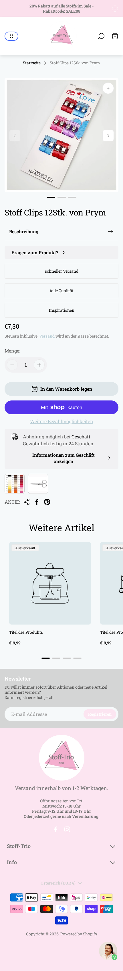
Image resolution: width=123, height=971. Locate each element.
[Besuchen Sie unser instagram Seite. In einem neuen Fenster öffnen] (67, 829)
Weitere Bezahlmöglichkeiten (61, 421)
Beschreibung (23, 231)
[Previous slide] (15, 135)
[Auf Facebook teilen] (36, 501)
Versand (47, 336)
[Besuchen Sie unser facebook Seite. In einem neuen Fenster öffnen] (55, 829)
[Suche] (101, 36)
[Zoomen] (108, 88)
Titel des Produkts (26, 632)
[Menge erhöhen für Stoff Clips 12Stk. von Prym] (39, 364)
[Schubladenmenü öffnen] (11, 36)
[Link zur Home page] (61, 758)
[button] (51, 197)
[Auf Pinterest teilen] (47, 501)
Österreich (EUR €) (58, 883)
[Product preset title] (50, 583)
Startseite (32, 62)
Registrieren (100, 714)
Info (12, 862)
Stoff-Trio (19, 846)
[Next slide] (108, 135)
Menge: (12, 351)
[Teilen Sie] (26, 501)
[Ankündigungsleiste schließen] (115, 8)
